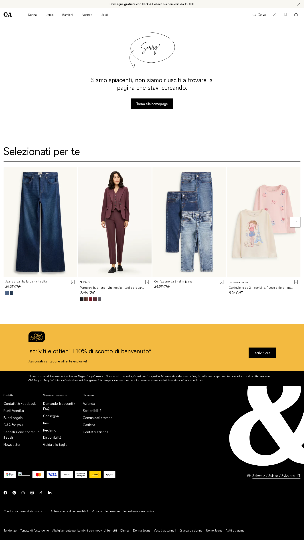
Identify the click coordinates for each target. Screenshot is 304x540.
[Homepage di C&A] (8, 14)
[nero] (81, 299)
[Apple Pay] (24, 474)
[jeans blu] (7, 293)
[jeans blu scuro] (11, 293)
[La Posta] (95, 474)
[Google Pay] (10, 474)
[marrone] (86, 299)
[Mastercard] (38, 474)
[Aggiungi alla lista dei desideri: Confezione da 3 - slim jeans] (221, 282)
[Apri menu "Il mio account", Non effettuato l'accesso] (274, 14)
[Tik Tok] (41, 493)
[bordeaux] (90, 299)
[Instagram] (32, 493)
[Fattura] (67, 474)
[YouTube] (23, 493)
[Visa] (52, 474)
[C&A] (109, 474)
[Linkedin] (50, 493)
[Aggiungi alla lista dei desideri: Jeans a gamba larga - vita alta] (72, 282)
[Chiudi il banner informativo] (298, 4)
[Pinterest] (14, 493)
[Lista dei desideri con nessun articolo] (285, 14)
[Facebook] (5, 493)
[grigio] (99, 299)
